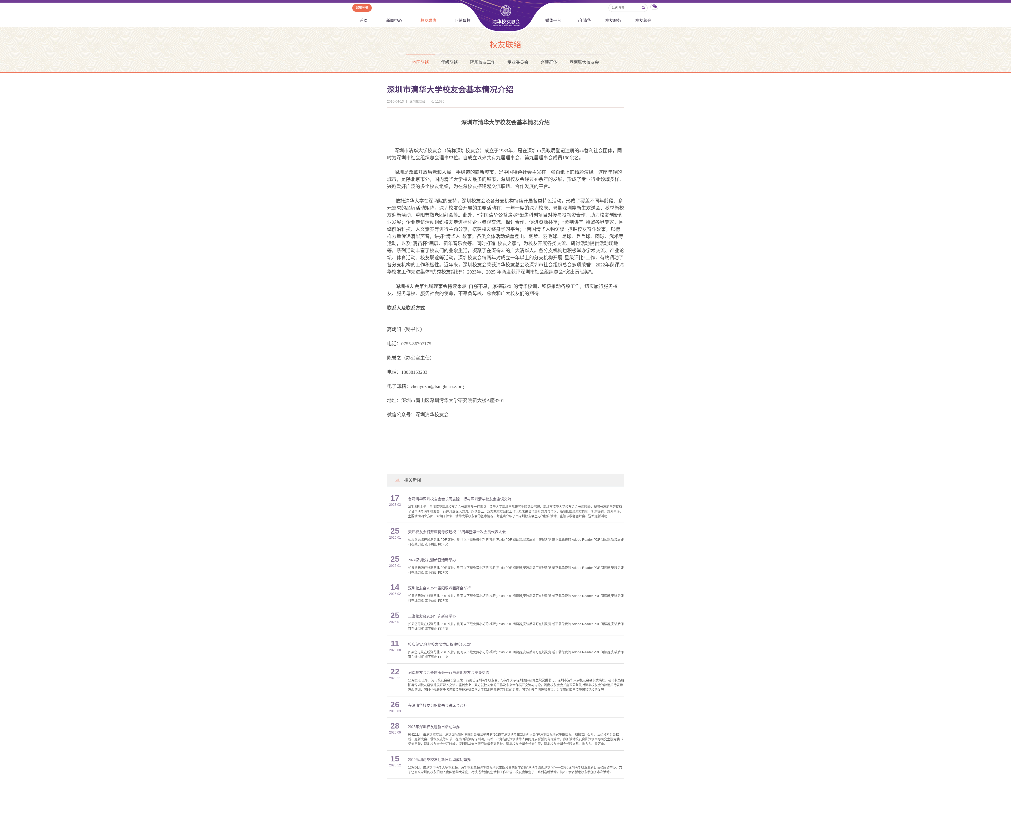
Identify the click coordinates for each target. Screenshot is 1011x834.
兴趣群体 (549, 62)
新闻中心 (394, 20)
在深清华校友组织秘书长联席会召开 (437, 705)
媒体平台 (553, 20)
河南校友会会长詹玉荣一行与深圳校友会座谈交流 (448, 673)
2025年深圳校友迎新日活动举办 (434, 727)
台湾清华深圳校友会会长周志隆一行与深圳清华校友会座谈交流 (459, 499)
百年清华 (583, 20)
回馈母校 (462, 20)
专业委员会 (517, 62)
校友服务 (613, 20)
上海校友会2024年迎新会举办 (432, 616)
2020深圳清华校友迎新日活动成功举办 (439, 760)
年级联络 (449, 62)
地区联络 (420, 62)
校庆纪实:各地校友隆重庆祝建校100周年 (441, 644)
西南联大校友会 (584, 62)
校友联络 (428, 20)
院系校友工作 (482, 62)
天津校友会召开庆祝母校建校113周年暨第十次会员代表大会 (457, 532)
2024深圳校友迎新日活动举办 (432, 560)
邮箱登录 (362, 8)
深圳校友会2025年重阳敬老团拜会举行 (439, 588)
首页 (364, 20)
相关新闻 (412, 480)
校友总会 (643, 20)
